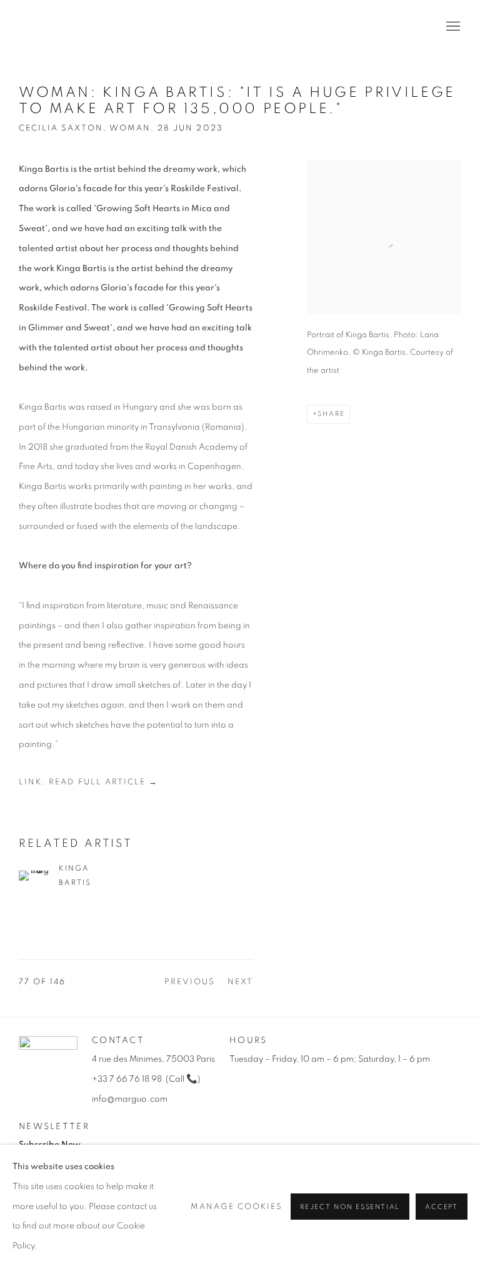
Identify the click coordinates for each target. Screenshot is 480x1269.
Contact (118, 1040)
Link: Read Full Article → (88, 782)
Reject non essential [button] (350, 1207)
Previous (189, 982)
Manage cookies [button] (237, 1207)
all (177, 1079)
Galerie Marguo (56, 27)
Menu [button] (451, 26)
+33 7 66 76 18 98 (127, 1079)
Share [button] (331, 413)
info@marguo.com (130, 1099)
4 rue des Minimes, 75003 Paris (153, 1059)
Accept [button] (441, 1207)
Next (240, 982)
